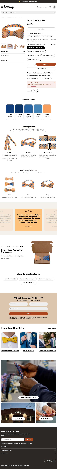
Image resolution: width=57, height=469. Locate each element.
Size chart (53, 44)
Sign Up (29, 313)
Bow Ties (8, 17)
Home (2, 17)
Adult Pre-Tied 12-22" (33, 55)
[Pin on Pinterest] (37, 91)
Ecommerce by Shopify (23, 465)
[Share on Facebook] (33, 91)
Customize (41, 29)
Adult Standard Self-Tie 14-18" (35, 47)
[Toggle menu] (2, 7)
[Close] (54, 82)
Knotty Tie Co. (8, 465)
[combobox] (28, 12)
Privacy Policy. (29, 443)
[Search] (54, 12)
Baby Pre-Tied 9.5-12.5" (34, 59)
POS (14, 465)
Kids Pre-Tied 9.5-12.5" (48, 55)
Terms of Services (20, 443)
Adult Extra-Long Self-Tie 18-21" (36, 51)
